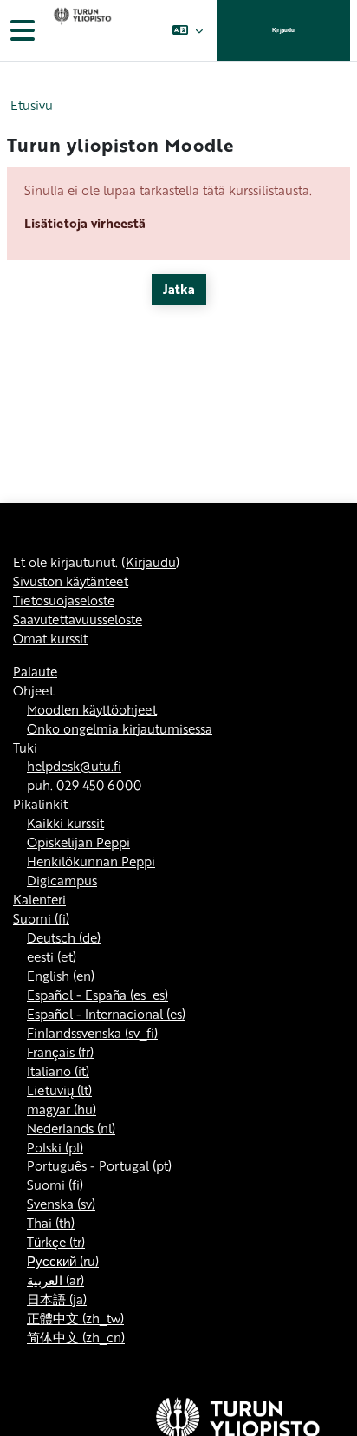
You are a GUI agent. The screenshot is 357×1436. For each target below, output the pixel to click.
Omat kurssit (50, 638)
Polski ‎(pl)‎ (55, 1147)
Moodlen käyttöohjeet (92, 709)
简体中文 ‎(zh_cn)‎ (76, 1337)
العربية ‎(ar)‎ (55, 1279)
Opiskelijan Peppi (78, 842)
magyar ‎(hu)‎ (61, 1109)
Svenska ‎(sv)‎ (61, 1203)
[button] (187, 30)
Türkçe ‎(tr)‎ (56, 1241)
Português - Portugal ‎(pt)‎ (99, 1165)
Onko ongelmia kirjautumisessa (119, 728)
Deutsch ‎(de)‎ (64, 937)
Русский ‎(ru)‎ (63, 1260)
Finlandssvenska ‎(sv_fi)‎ (92, 1032)
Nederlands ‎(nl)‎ (71, 1128)
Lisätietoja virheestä (85, 222)
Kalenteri (39, 899)
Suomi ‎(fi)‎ (41, 918)
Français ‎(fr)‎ (60, 1051)
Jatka (179, 288)
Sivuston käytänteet (70, 581)
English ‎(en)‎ (60, 975)
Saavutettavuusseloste (77, 619)
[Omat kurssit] (81, 30)
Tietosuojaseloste (63, 600)
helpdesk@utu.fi (74, 765)
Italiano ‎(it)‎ (58, 1070)
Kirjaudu (283, 30)
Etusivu (31, 105)
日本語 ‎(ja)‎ (57, 1299)
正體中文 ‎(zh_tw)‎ (75, 1318)
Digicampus (62, 880)
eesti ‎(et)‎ (51, 956)
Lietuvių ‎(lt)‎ (59, 1090)
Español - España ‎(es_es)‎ (97, 994)
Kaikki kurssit (65, 822)
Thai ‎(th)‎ (51, 1222)
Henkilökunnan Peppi (91, 861)
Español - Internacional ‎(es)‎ (106, 1013)
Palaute (35, 671)
